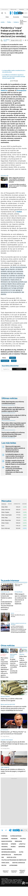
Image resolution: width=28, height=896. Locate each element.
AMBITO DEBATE (22, 871)
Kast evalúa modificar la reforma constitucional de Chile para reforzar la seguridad (13, 434)
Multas (3, 865)
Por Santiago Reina (5, 748)
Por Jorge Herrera (5, 736)
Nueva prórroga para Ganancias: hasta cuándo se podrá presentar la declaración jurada (15, 449)
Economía (16, 17)
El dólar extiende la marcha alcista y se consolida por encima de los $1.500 (14, 666)
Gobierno (16, 22)
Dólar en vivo (13, 9)
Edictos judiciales (18, 862)
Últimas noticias (15, 836)
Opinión (13, 844)
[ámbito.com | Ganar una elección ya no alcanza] (5, 617)
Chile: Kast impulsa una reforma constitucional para (13, 402)
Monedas (3, 503)
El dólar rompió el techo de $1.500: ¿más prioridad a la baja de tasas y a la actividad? (16, 462)
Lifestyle (22, 844)
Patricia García (6, 40)
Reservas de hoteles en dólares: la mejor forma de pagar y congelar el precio (13, 771)
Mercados (18, 841)
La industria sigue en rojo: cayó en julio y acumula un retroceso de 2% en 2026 (15, 456)
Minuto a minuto (4, 655)
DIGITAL (6, 871)
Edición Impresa (6, 849)
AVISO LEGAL (5, 862)
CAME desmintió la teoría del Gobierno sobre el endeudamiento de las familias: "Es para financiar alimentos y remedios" (7, 601)
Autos (21, 852)
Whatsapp (21, 830)
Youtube (17, 830)
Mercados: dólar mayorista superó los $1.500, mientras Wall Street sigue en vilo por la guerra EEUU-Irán (14, 425)
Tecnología (18, 854)
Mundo (13, 846)
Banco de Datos (6, 841)
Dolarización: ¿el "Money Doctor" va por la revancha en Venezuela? (13, 733)
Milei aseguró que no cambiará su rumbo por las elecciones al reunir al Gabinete (21, 599)
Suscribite (19, 369)
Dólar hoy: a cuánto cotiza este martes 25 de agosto (11, 699)
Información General (8, 852)
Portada (4, 836)
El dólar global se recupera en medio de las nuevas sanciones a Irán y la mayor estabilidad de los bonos (13, 708)
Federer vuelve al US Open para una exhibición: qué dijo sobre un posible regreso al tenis (13, 409)
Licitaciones (13, 865)
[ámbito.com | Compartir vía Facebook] (25, 40)
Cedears (24, 503)
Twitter (2, 830)
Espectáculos (6, 854)
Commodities (17, 503)
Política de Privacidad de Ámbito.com (13, 860)
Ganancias (21, 9)
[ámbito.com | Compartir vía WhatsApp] (23, 40)
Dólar (7, 17)
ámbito (3, 22)
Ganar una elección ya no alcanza (18, 615)
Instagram (9, 830)
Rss (2, 857)
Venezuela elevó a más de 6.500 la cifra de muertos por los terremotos (14, 417)
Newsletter (23, 830)
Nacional (4, 846)
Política (9, 22)
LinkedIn (13, 830)
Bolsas (10, 503)
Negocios (4, 844)
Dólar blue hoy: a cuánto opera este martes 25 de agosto (23, 661)
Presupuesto (21, 90)
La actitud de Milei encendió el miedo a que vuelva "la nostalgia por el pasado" (18, 186)
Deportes (22, 846)
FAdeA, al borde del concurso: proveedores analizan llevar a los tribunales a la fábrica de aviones (14, 470)
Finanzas (14, 838)
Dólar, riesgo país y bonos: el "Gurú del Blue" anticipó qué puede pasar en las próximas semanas (17, 180)
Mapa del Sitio (11, 857)
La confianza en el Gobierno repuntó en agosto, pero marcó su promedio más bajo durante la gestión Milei (13, 76)
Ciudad (19, 212)
